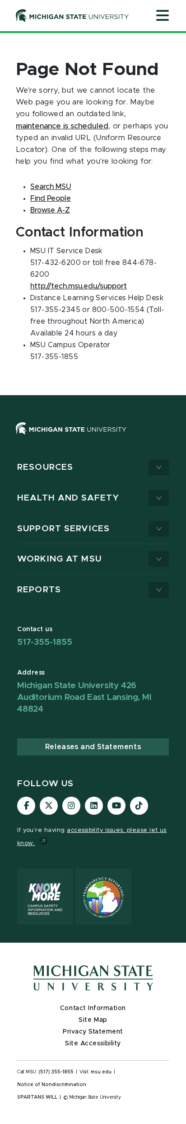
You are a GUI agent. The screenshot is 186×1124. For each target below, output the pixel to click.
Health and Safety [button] (68, 498)
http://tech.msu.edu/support (78, 286)
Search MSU (50, 186)
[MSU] (71, 437)
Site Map (93, 1020)
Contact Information (93, 1008)
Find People (50, 198)
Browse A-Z (50, 210)
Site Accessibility (93, 1043)
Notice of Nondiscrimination (51, 1084)
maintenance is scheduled (62, 126)
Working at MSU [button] (59, 559)
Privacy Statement (93, 1032)
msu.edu (101, 1072)
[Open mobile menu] (162, 16)
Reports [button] (39, 590)
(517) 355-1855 (56, 1072)
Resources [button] (45, 467)
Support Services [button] (63, 528)
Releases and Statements (93, 747)
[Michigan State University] (72, 15)
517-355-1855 (44, 642)
